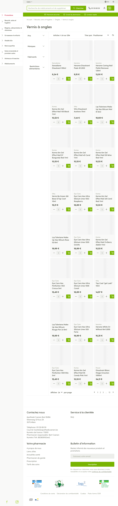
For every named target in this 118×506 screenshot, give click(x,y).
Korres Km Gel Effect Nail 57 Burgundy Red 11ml (60, 155)
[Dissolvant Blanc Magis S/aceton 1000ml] (104, 355)
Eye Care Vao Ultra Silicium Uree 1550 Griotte (82, 242)
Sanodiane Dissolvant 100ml (59, 66)
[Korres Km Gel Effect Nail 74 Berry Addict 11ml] (104, 225)
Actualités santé (33, 454)
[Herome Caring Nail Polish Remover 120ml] (104, 50)
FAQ (72, 417)
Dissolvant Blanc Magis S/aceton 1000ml (103, 373)
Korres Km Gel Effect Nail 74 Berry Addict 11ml (104, 242)
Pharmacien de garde (36, 458)
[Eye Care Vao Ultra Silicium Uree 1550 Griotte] (82, 225)
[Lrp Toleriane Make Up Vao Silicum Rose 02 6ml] (61, 225)
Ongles (57, 19)
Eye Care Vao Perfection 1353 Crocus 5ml (58, 285)
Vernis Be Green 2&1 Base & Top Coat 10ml (60, 198)
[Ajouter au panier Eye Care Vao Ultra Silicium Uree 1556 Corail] (90, 296)
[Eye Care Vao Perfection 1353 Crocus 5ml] (61, 268)
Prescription (32, 461)
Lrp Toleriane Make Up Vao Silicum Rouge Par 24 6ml (60, 327)
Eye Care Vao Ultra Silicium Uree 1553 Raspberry (82, 198)
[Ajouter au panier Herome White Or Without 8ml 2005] (112, 340)
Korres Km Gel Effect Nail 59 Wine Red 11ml (104, 155)
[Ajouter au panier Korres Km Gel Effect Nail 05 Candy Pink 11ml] (90, 383)
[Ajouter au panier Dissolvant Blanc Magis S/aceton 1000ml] (112, 383)
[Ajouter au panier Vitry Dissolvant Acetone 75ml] (90, 122)
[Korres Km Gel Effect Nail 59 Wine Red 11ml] (104, 137)
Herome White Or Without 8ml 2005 (103, 327)
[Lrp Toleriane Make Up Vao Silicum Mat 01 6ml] (104, 94)
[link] (94, 392)
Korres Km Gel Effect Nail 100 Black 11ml (60, 111)
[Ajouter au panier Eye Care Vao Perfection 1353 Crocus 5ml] (68, 296)
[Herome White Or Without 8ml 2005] (104, 312)
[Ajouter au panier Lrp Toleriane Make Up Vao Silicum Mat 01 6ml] (112, 122)
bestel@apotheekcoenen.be (46, 429)
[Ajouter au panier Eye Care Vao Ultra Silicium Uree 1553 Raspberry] (90, 209)
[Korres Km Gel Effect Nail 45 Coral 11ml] (82, 137)
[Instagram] (17, 502)
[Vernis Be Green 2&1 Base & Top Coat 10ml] (61, 181)
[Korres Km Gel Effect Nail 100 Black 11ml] (61, 94)
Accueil (29, 19)
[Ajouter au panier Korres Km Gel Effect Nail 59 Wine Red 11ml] (112, 166)
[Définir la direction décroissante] (113, 35)
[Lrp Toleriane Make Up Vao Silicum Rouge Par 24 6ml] (61, 312)
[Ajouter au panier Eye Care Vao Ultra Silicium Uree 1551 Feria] (90, 340)
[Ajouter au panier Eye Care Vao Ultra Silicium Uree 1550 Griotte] (90, 253)
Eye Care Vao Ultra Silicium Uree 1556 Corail (82, 285)
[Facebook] (7, 502)
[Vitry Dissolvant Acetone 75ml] (82, 94)
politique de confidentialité (101, 471)
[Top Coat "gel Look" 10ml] (104, 268)
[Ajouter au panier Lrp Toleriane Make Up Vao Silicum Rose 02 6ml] (68, 253)
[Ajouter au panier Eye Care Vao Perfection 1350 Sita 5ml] (68, 383)
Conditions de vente (47, 493)
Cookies (83, 493)
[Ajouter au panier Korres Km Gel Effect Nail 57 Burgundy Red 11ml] (68, 166)
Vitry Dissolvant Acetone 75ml (80, 110)
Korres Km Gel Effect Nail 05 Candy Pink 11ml (80, 373)
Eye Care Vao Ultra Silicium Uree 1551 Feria (82, 329)
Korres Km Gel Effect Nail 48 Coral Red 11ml (104, 198)
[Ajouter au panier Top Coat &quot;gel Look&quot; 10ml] (112, 296)
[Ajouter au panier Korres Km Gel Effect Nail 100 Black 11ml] (68, 122)
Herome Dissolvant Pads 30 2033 (82, 66)
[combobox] (49, 8)
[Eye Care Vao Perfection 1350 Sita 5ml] (61, 355)
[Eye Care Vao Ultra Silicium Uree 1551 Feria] (82, 312)
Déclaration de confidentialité (68, 493)
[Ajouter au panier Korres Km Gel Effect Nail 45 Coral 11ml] (90, 166)
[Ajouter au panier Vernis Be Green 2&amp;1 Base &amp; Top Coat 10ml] (68, 209)
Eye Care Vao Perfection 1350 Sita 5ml (60, 373)
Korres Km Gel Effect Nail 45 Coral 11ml (82, 155)
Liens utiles (31, 451)
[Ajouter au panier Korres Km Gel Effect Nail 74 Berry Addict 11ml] (112, 253)
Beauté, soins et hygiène (43, 19)
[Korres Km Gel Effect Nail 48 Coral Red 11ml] (104, 181)
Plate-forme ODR (94, 493)
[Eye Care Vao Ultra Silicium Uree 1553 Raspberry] (82, 181)
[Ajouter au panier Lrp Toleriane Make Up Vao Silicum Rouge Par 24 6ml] (68, 340)
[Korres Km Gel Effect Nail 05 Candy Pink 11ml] (82, 355)
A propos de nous (34, 448)
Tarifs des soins (33, 464)
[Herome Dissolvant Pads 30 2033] (82, 50)
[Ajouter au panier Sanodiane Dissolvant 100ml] (68, 79)
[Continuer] (112, 392)
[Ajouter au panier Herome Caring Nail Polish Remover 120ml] (112, 79)
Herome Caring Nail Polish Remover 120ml (104, 68)
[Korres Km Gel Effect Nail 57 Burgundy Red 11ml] (61, 137)
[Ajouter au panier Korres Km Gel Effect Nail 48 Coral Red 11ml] (112, 209)
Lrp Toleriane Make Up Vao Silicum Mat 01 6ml (104, 109)
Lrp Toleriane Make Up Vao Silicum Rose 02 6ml (60, 240)
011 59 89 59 (41, 427)
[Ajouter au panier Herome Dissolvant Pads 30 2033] (90, 79)
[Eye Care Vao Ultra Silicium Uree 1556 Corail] (82, 268)
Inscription (92, 464)
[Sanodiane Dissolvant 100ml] (61, 50)
